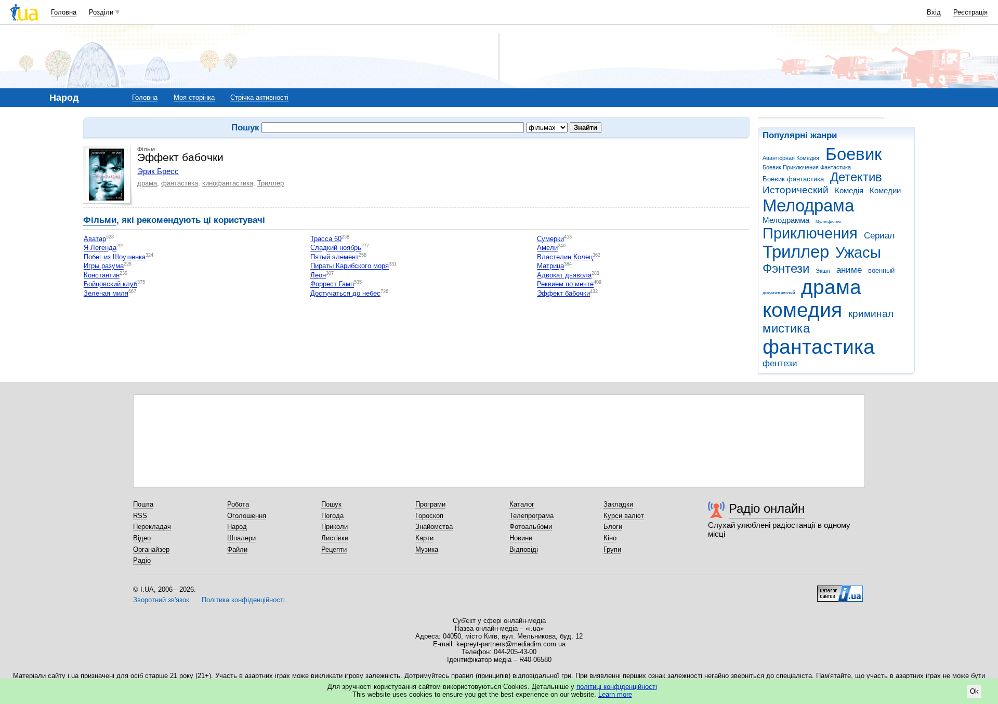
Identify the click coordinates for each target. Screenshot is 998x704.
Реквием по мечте (565, 284)
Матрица (550, 266)
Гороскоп (429, 516)
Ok (974, 691)
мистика (786, 328)
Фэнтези (786, 268)
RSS (140, 516)
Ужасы (858, 252)
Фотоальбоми (530, 526)
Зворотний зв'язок (161, 600)
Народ (237, 526)
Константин (102, 275)
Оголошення (246, 516)
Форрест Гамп (332, 284)
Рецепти (334, 549)
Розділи (101, 12)
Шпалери (241, 538)
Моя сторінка (194, 97)
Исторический (796, 189)
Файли (237, 549)
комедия (802, 310)
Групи (612, 549)
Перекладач (152, 526)
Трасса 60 (326, 239)
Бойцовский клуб (110, 284)
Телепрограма (531, 516)
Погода (332, 516)
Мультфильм (828, 221)
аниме (849, 270)
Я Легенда (100, 248)
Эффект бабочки (563, 293)
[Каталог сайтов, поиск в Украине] (840, 590)
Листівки (334, 538)
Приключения (810, 233)
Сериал (879, 236)
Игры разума (104, 266)
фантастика (819, 347)
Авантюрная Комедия (791, 158)
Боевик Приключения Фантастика (807, 167)
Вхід (934, 12)
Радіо (142, 560)
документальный (779, 292)
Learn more (615, 694)
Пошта (143, 504)
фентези (780, 363)
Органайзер (151, 549)
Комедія (849, 190)
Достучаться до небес (345, 293)
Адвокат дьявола (564, 275)
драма (831, 287)
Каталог (521, 504)
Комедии (885, 190)
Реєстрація (970, 12)
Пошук (331, 504)
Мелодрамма (786, 220)
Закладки (618, 504)
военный (881, 270)
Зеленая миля (106, 293)
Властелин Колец (565, 257)
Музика (426, 549)
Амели (547, 248)
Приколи (334, 526)
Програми (430, 504)
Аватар (95, 239)
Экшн (823, 271)
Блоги (612, 526)
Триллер (796, 251)
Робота (238, 504)
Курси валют (623, 516)
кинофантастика (227, 183)
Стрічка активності (259, 97)
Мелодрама (808, 205)
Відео (142, 538)
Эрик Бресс (158, 171)
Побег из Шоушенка (115, 257)
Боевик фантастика (793, 179)
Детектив (856, 177)
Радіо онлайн (767, 508)
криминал (871, 313)
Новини (520, 538)
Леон (318, 275)
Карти (424, 538)
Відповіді (523, 549)
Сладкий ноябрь (335, 248)
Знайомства (434, 526)
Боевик (853, 154)
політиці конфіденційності (616, 686)
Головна (63, 12)
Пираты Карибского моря (349, 266)
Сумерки (550, 239)
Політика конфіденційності (243, 600)
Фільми (99, 220)
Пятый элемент (334, 257)
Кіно (609, 538)
